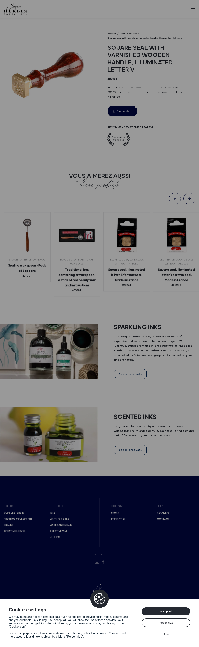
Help (160, 506)
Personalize (166, 622)
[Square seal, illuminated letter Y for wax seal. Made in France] (176, 235)
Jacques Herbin (14, 513)
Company (117, 506)
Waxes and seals (61, 525)
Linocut (55, 537)
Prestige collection (18, 519)
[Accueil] (15, 9)
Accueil (111, 33)
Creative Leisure (14, 531)
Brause (8, 525)
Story (115, 513)
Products (56, 506)
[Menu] (193, 9)
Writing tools (59, 519)
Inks (52, 513)
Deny (166, 634)
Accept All (166, 611)
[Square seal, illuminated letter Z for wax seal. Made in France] (126, 235)
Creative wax (59, 531)
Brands (9, 506)
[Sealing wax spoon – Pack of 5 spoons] (27, 235)
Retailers (163, 513)
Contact (163, 519)
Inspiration (118, 519)
